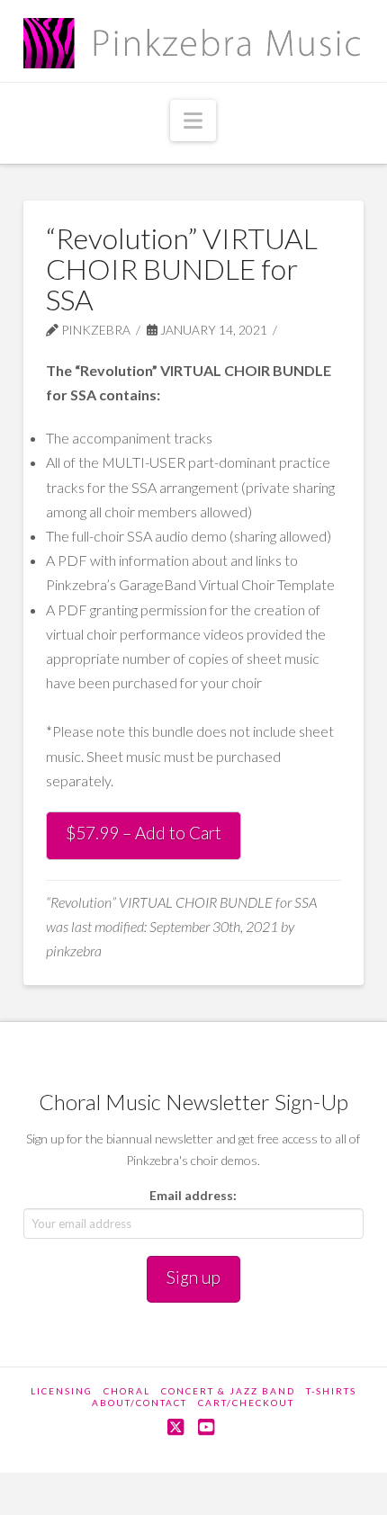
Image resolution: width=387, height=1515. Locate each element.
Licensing (62, 1390)
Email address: (193, 1195)
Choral (127, 1390)
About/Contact (139, 1402)
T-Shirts (331, 1390)
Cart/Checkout (246, 1402)
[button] (193, 120)
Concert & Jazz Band (228, 1390)
